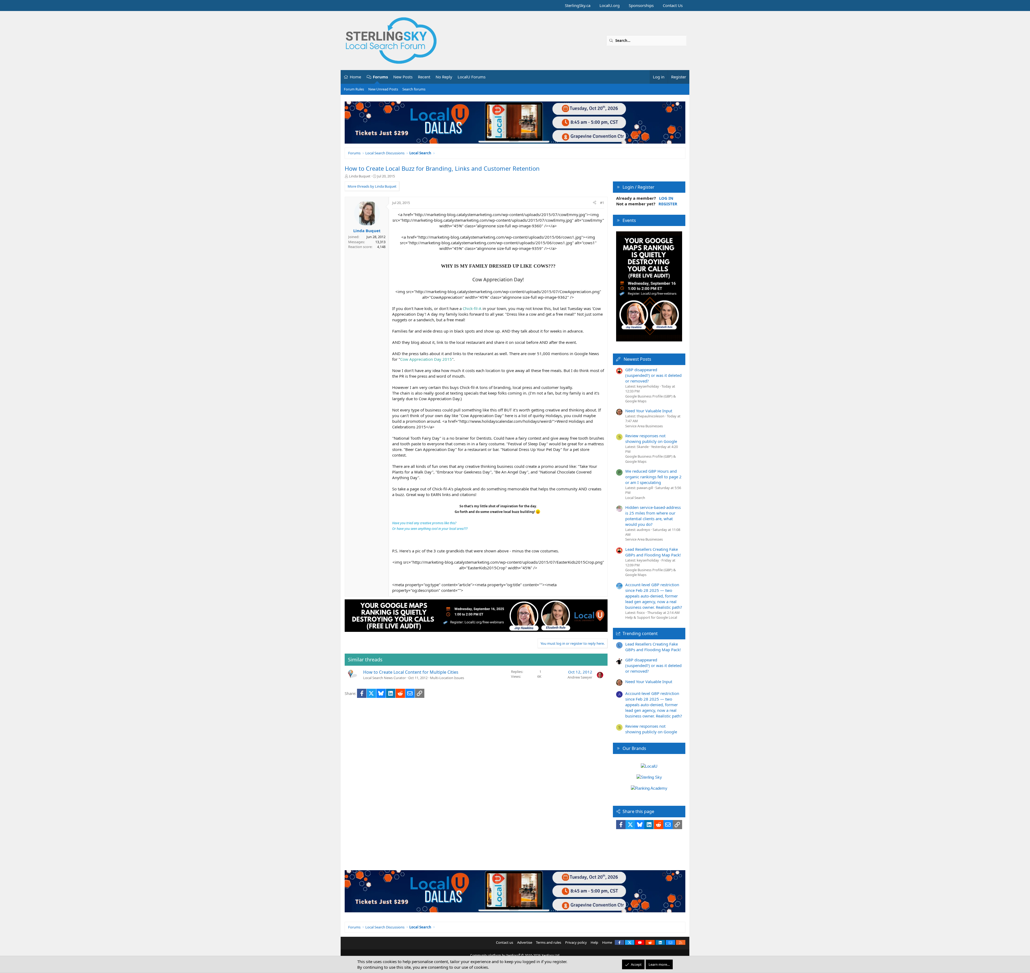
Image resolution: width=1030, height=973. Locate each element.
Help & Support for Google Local (651, 617)
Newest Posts (637, 359)
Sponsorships (641, 5)
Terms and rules (548, 942)
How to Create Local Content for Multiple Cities (410, 672)
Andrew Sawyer (580, 677)
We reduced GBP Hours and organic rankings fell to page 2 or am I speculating (653, 476)
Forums (380, 76)
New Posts (403, 76)
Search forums (413, 89)
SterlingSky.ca (577, 5)
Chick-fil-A (472, 308)
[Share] (594, 202)
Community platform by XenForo (515, 955)
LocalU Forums (471, 76)
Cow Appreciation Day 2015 (426, 359)
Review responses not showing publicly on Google (651, 438)
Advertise (524, 942)
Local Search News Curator (384, 677)
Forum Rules (354, 89)
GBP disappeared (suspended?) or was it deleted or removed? (653, 375)
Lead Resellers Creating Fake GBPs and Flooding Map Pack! (653, 551)
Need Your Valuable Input (648, 410)
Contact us (504, 942)
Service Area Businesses (644, 426)
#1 (602, 202)
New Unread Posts (383, 89)
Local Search (635, 497)
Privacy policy (576, 942)
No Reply (444, 76)
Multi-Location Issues (447, 677)
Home (355, 76)
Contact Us (673, 5)
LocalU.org (609, 5)
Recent (424, 76)
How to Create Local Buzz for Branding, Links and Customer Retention (442, 168)
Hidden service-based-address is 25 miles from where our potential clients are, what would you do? (653, 516)
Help (594, 942)
